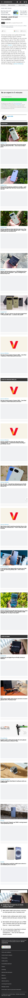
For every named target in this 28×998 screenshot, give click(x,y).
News (3, 23)
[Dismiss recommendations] (26, 8)
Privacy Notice (18, 104)
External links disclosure (7, 972)
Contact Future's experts (7, 955)
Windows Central (5, 986)
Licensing (4, 969)
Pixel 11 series (22, 5)
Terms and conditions (6, 952)
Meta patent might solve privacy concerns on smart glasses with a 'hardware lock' (14, 911)
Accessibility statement (7, 963)
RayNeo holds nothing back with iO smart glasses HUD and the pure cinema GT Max (14, 916)
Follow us (17, 31)
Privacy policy (4, 958)
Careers (3, 966)
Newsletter (24, 31)
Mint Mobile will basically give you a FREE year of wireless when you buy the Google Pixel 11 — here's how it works (14, 923)
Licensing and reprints (6, 983)
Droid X (10, 45)
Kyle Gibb (9, 22)
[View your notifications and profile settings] (17, 2)
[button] (26, 2)
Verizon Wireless (18, 64)
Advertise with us (5, 981)
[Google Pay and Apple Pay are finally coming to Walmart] (14, 901)
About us (3, 975)
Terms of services (16, 103)
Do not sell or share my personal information (11, 989)
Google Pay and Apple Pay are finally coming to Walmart (13, 905)
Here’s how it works (9, 26)
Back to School (11, 5)
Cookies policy (5, 960)
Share (4, 31)
